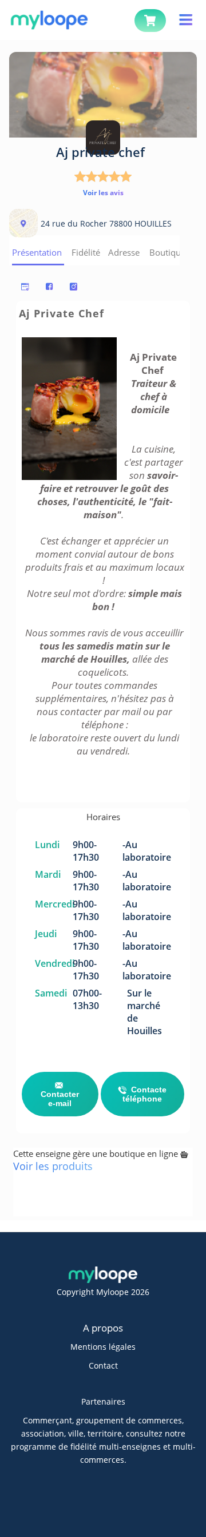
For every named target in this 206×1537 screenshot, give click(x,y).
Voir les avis (103, 192)
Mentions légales (103, 1346)
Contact (103, 1365)
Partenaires (103, 1401)
